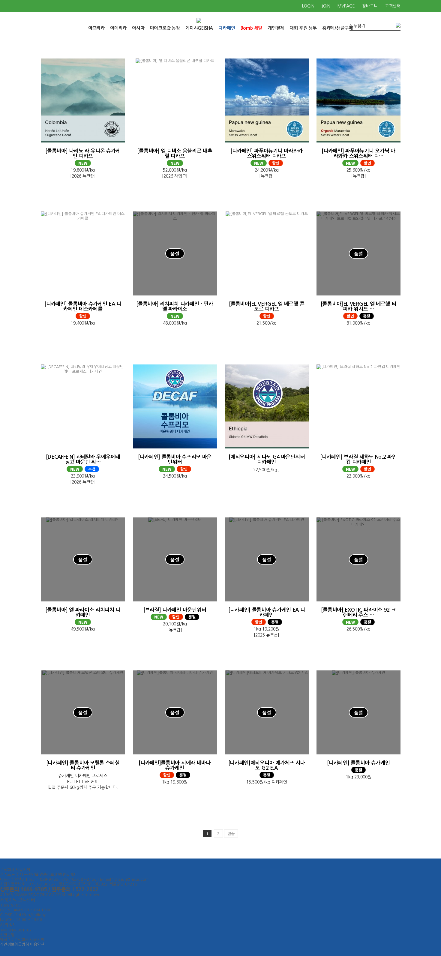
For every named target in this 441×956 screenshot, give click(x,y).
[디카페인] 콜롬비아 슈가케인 (358, 763)
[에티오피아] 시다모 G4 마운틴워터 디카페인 (266, 459)
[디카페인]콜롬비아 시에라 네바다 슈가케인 (175, 765)
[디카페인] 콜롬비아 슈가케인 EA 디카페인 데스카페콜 (82, 306)
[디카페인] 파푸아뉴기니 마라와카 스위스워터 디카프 (266, 153)
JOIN (326, 6)
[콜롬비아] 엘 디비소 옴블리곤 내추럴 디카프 (174, 153)
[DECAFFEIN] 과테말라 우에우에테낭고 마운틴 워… (83, 459)
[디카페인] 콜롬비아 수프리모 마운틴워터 (175, 459)
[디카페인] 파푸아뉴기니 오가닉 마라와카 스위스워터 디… (358, 153)
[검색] (397, 25)
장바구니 (370, 6)
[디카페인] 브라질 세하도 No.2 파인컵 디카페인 (358, 459)
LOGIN (308, 6)
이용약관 (37, 944)
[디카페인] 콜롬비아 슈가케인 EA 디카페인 (266, 612)
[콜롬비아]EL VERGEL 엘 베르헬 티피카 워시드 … (358, 306)
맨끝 (231, 834)
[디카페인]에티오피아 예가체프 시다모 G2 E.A (266, 765)
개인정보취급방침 (14, 944)
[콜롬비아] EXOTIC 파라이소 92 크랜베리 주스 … (358, 612)
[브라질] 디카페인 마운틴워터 (174, 610)
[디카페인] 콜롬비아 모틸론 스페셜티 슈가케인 (83, 765)
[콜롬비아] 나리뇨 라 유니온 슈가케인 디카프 (82, 153)
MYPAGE (346, 6)
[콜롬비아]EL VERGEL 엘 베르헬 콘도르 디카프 (266, 306)
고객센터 (392, 6)
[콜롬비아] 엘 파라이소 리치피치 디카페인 (82, 612)
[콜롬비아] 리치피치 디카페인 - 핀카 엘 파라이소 (174, 306)
